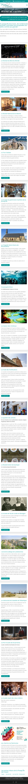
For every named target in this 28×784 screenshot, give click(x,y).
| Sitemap (21, 778)
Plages (2, 774)
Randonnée (8, 774)
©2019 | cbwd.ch (9, 777)
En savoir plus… (5, 91)
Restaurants (22, 774)
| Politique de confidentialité (11, 778)
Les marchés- (16, 774)
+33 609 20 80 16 (8, 1)
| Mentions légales (18, 777)
